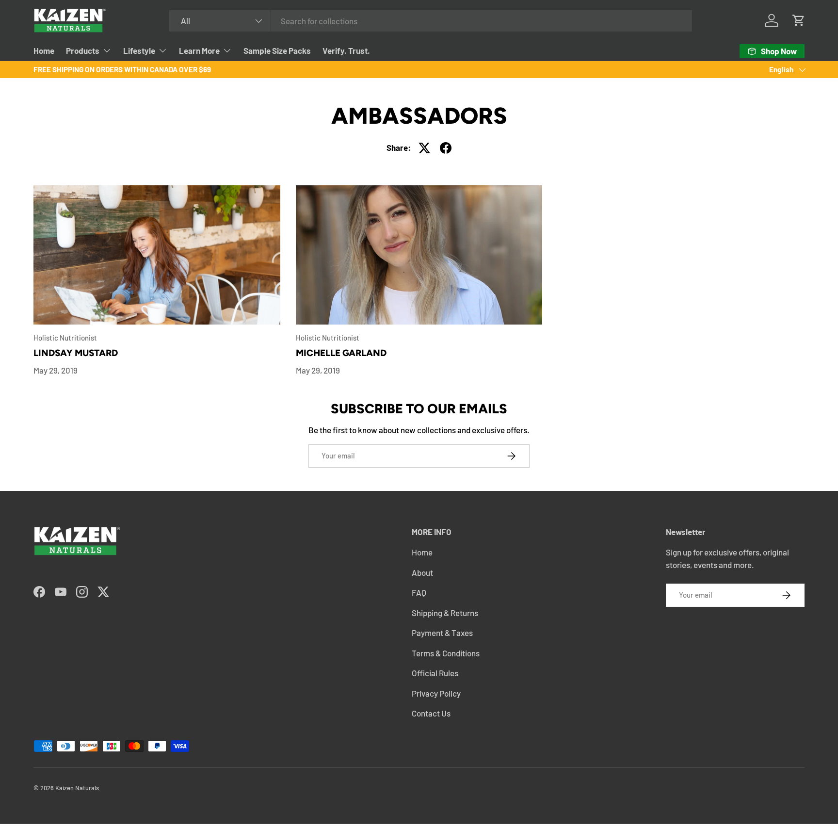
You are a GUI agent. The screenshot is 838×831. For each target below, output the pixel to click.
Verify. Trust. (346, 50)
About (422, 572)
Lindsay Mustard (75, 352)
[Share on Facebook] (445, 148)
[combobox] (431, 21)
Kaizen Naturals (77, 788)
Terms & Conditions (446, 653)
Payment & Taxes (442, 632)
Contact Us (431, 713)
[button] (798, 20)
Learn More (199, 50)
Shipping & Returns (445, 613)
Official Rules (435, 673)
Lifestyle (139, 50)
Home (43, 50)
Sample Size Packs (277, 50)
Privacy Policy (436, 693)
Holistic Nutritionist (65, 337)
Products (82, 50)
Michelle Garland (341, 352)
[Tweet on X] (424, 148)
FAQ (419, 592)
